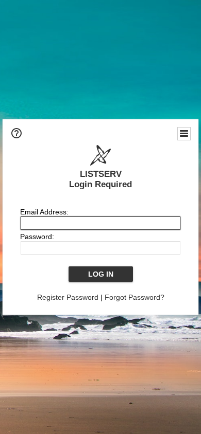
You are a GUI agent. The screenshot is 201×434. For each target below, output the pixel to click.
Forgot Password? (134, 297)
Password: (37, 236)
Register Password (67, 297)
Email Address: (44, 212)
